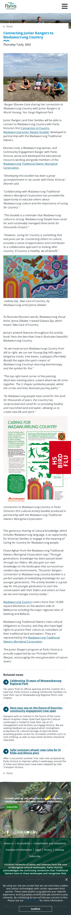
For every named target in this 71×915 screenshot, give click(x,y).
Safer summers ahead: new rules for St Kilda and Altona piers (35, 751)
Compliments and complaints (50, 843)
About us (9, 843)
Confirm (35, 908)
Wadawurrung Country (17, 602)
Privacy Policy (31, 900)
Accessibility (23, 843)
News (9, 26)
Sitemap (59, 849)
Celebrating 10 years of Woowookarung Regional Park (35, 682)
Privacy (8, 825)
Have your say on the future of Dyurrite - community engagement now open (36, 709)
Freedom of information (19, 849)
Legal (38, 849)
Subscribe (12, 806)
